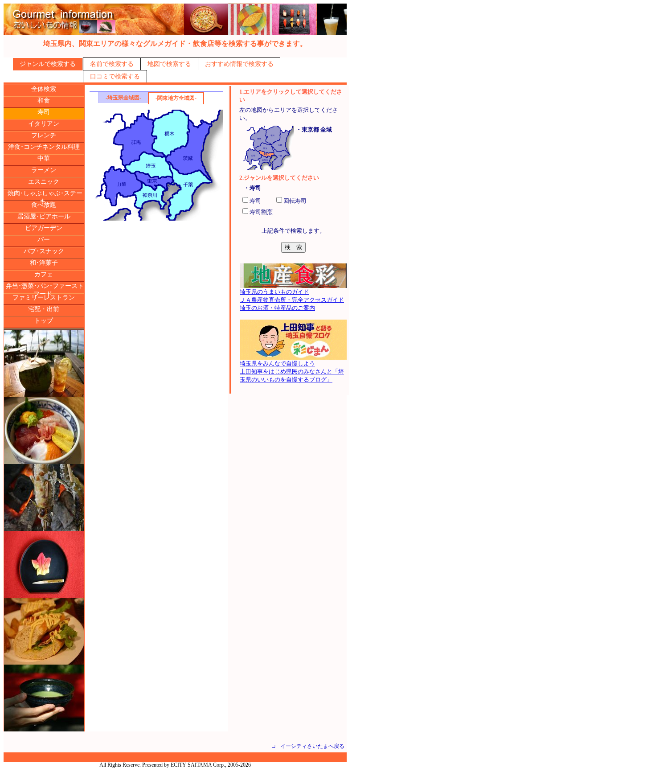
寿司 (43, 112)
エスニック (43, 181)
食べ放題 (43, 204)
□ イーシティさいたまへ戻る (308, 746)
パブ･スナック (44, 251)
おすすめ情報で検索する (239, 64)
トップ (43, 320)
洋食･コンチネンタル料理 (44, 147)
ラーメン (43, 170)
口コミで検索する (115, 76)
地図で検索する (169, 64)
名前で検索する (112, 64)
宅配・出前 (43, 309)
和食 (43, 100)
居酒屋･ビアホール (43, 216)
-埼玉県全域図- (123, 97)
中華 (43, 158)
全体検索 (43, 89)
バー (43, 239)
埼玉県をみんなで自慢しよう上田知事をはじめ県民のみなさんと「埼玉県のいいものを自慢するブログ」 (292, 371)
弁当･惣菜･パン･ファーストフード (45, 290)
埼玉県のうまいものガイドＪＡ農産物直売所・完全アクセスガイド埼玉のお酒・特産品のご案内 (292, 299)
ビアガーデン (43, 228)
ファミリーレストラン (43, 297)
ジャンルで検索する (48, 64)
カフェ (43, 274)
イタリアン (43, 123)
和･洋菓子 (44, 262)
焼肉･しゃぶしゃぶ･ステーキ (45, 197)
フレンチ (43, 135)
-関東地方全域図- (176, 98)
